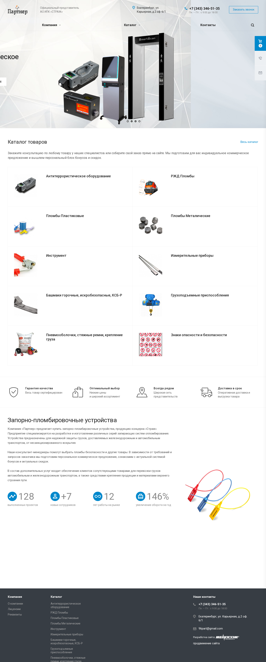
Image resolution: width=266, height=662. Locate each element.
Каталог (130, 25)
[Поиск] (252, 25)
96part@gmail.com (211, 628)
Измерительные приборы (67, 634)
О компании (15, 603)
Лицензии (14, 609)
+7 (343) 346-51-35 (204, 8)
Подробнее (31, 74)
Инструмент (58, 628)
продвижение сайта (206, 643)
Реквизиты (15, 614)
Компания (50, 25)
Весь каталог (249, 142)
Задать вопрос (65, 74)
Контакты (208, 25)
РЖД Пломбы (59, 612)
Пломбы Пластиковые (65, 618)
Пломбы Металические (65, 623)
